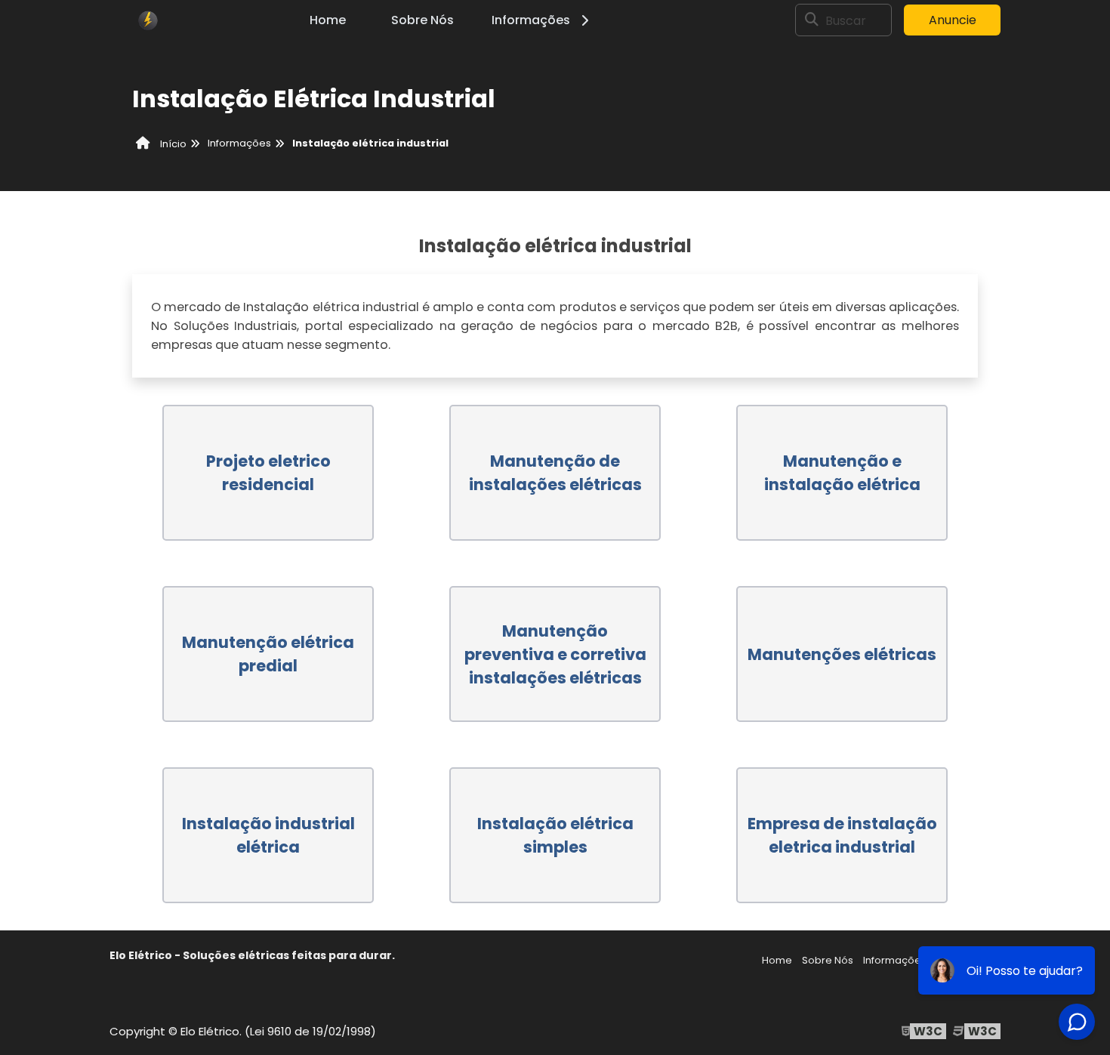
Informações (531, 20)
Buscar (845, 20)
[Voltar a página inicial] (147, 20)
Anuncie (952, 20)
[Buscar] (812, 20)
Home (328, 20)
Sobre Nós (422, 20)
